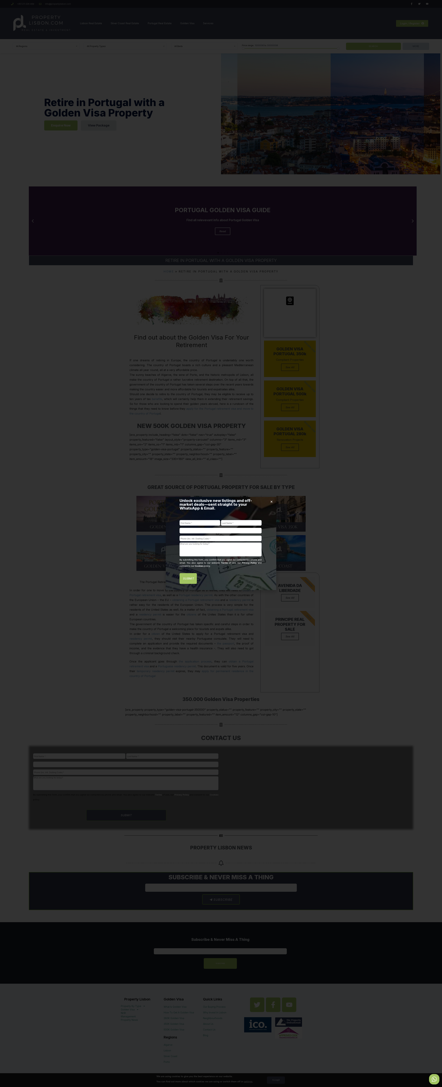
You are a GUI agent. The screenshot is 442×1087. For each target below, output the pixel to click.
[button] (271, 501)
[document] (221, 543)
